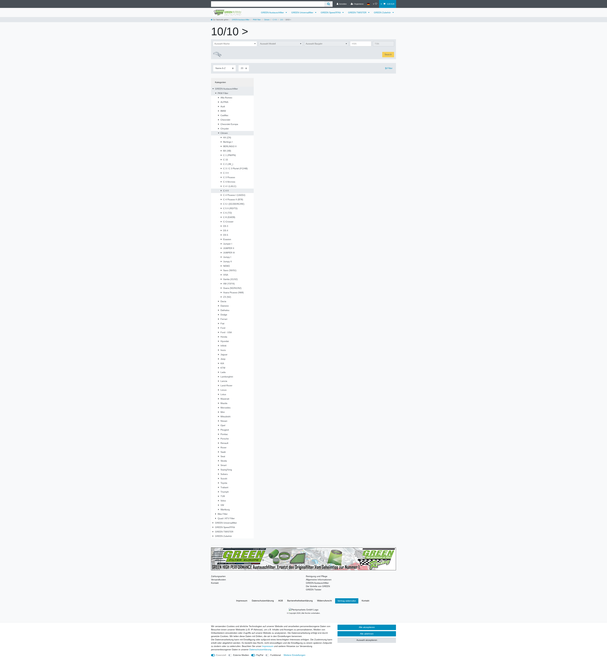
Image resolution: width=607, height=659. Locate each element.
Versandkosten (218, 579)
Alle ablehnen (367, 633)
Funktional (275, 655)
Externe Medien (241, 655)
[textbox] (235, 43)
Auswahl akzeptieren (366, 640)
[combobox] (235, 44)
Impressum (241, 600)
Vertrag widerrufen (346, 601)
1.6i (281, 20)
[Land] (368, 4)
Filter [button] (389, 68)
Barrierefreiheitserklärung (300, 600)
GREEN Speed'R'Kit (331, 12)
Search (388, 54)
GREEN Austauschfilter (273, 12)
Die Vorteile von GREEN (318, 586)
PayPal (259, 655)
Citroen (267, 20)
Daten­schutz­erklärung (263, 600)
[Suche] (328, 4)
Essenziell (221, 655)
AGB (280, 600)
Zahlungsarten (218, 576)
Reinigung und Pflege (316, 576)
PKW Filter (256, 20)
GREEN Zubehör (382, 12)
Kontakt (215, 583)
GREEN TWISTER (357, 12)
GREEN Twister (313, 589)
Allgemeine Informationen (318, 579)
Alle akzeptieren (367, 627)
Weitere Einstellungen (294, 655)
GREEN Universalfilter (302, 12)
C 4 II (274, 20)
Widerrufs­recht (324, 600)
